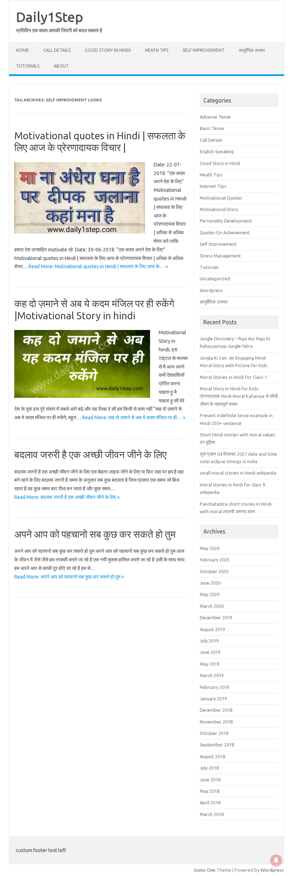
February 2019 (214, 687)
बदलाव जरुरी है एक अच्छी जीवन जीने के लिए (90, 454)
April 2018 (210, 802)
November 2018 (216, 721)
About (61, 66)
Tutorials (27, 66)
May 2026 (209, 548)
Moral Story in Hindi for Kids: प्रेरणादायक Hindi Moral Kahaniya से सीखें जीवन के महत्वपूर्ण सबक (239, 396)
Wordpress (211, 290)
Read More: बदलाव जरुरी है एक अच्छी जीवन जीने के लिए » (67, 497)
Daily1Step (49, 16)
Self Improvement (203, 50)
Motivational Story (219, 209)
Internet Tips (213, 186)
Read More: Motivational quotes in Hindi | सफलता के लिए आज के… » (98, 266)
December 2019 (216, 617)
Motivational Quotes (221, 197)
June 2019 (210, 652)
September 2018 (217, 744)
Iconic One (204, 869)
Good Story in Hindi (108, 50)
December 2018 (216, 709)
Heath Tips (156, 50)
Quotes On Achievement (225, 232)
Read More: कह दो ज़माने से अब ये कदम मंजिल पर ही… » (133, 417)
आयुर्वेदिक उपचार (252, 50)
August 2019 (212, 629)
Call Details (56, 50)
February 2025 (214, 559)
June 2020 (210, 582)
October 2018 (214, 733)
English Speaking (217, 151)
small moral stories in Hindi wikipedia (238, 472)
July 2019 (209, 640)
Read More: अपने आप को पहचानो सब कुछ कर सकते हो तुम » (69, 577)
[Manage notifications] (276, 860)
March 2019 (212, 675)
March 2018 (212, 814)
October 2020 (214, 571)
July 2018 (209, 767)
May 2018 (209, 791)
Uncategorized (215, 278)
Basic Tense (212, 128)
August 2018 (212, 756)
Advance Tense (215, 116)
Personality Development (226, 220)
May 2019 (209, 663)
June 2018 (210, 779)
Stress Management (220, 255)
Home (22, 50)
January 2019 (213, 698)
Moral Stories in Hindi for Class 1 (233, 377)
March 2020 (212, 606)
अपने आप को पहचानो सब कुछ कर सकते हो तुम (95, 534)
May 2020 (209, 594)
